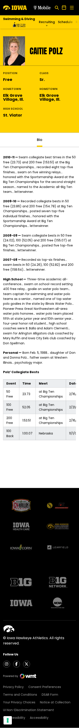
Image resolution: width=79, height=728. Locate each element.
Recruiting (47, 22)
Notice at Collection (55, 702)
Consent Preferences (44, 687)
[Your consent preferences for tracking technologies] (8, 720)
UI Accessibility (14, 717)
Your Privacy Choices (19, 702)
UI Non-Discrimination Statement (28, 710)
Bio (39, 139)
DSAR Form (50, 694)
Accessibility (39, 717)
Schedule (65, 22)
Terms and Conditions (20, 694)
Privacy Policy (13, 687)
